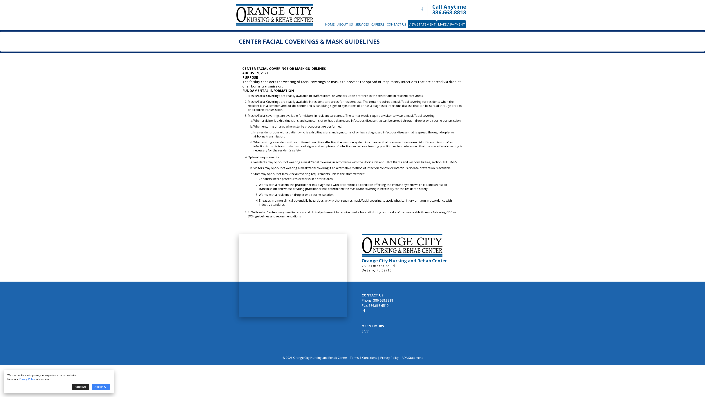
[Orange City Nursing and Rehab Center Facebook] (422, 9)
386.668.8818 (449, 12)
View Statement (422, 24)
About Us (345, 24)
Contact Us (396, 24)
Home (330, 24)
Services (362, 24)
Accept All (101, 386)
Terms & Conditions (363, 358)
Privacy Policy (27, 379)
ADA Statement (412, 358)
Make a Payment (451, 24)
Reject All (80, 386)
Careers (377, 24)
